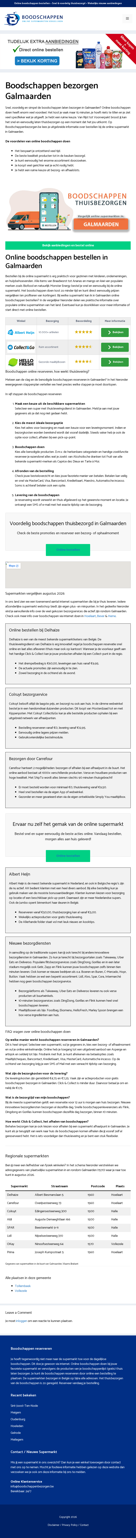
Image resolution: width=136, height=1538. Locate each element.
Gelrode (16, 1433)
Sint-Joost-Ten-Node (24, 1405)
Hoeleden (17, 1426)
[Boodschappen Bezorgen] (34, 18)
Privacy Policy (70, 1525)
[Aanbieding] (68, 68)
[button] (68, 245)
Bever (100, 616)
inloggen (21, 1321)
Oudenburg (18, 1419)
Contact (84, 1525)
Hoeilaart (90, 616)
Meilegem (17, 1439)
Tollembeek (23, 1286)
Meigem (16, 1412)
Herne (112, 616)
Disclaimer (54, 1525)
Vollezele (21, 1291)
